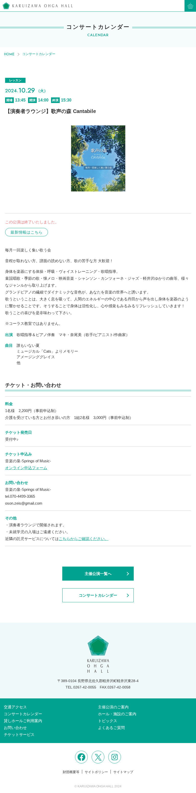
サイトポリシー (96, 772)
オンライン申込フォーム (26, 468)
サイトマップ (123, 772)
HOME (9, 54)
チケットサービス (19, 734)
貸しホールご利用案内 (23, 721)
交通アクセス (15, 707)
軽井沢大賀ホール (37, 5)
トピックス (107, 721)
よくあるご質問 (111, 727)
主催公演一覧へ (98, 573)
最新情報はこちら (26, 232)
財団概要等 (71, 772)
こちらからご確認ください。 (83, 538)
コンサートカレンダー (38, 54)
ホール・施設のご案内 (117, 714)
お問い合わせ (15, 727)
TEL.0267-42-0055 (81, 687)
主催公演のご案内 (113, 707)
